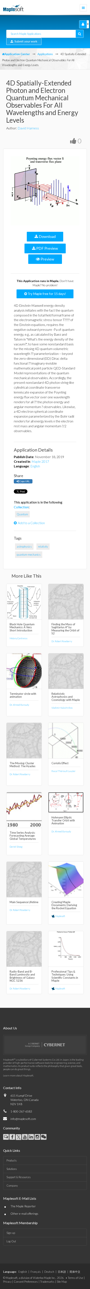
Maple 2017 (40, 461)
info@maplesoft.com (23, 1119)
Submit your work (25, 41)
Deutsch (49, 1271)
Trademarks (47, 1281)
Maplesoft (60, 916)
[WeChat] (43, 1137)
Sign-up (10, 1233)
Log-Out (11, 1241)
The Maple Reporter (23, 1206)
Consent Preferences (26, 1281)
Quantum (22, 514)
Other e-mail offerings (24, 1213)
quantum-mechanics (29, 554)
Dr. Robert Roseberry (61, 641)
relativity (43, 546)
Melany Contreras (18, 638)
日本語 (62, 1271)
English (35, 466)
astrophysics (24, 546)
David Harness (28, 128)
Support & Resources (18, 1177)
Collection (21, 507)
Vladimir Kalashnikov (62, 707)
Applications (45, 54)
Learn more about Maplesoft (18, 1075)
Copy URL (24, 481)
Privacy (7, 1281)
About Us (10, 1028)
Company (12, 1185)
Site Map (62, 1281)
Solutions (11, 1169)
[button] (83, 24)
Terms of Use (75, 1278)
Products (11, 1160)
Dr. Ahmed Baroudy (19, 704)
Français (36, 1271)
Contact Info (12, 1088)
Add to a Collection (31, 523)
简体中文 (74, 1271)
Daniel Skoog (16, 846)
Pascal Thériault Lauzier (63, 771)
